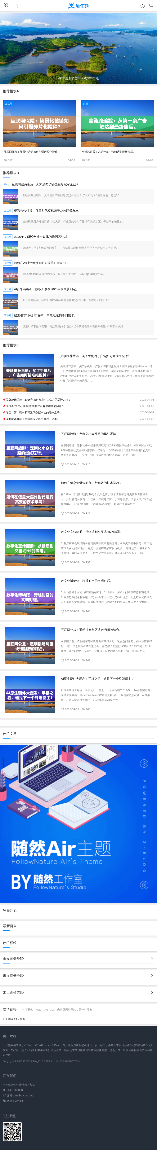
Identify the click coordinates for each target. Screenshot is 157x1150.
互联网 (8, 103)
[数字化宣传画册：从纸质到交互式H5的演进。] (30, 549)
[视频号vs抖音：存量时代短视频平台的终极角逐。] (10, 222)
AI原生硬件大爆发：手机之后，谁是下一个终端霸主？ (97, 678)
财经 (85, 103)
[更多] (152, 958)
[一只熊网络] (78, 9)
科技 (6, 184)
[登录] (142, 6)
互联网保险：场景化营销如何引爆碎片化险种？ (32, 151)
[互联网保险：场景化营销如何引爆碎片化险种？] (39, 123)
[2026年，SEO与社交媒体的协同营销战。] (10, 249)
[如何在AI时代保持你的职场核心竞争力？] (10, 275)
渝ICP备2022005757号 (68, 1061)
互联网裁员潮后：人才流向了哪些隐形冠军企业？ (45, 184)
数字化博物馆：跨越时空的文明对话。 (87, 580)
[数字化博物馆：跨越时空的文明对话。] (30, 598)
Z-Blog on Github (15, 1018)
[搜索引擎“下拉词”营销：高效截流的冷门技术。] (10, 327)
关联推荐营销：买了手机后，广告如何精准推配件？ (95, 356)
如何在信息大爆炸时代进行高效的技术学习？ (91, 483)
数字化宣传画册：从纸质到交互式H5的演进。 (92, 531)
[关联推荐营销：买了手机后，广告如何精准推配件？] (28, 390)
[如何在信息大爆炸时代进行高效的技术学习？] (30, 500)
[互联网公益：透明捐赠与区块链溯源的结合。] (30, 647)
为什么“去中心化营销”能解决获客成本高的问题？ (35, 406)
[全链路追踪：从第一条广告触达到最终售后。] (117, 123)
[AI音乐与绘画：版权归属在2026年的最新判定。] (10, 301)
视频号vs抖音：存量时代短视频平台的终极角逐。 (47, 210)
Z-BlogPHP (37, 1061)
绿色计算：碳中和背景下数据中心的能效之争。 (34, 412)
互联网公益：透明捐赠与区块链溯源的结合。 (91, 629)
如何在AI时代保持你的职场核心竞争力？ (41, 263)
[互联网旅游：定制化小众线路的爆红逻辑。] (30, 451)
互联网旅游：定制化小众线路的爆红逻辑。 (90, 434)
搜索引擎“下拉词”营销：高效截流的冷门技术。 (45, 315)
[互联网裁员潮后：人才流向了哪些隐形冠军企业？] (10, 196)
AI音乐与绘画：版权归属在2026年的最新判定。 (46, 289)
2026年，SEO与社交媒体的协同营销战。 (42, 236)
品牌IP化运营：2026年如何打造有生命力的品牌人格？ (38, 399)
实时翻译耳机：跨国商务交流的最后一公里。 (33, 419)
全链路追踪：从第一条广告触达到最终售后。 (109, 151)
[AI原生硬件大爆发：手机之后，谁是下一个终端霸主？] (30, 696)
